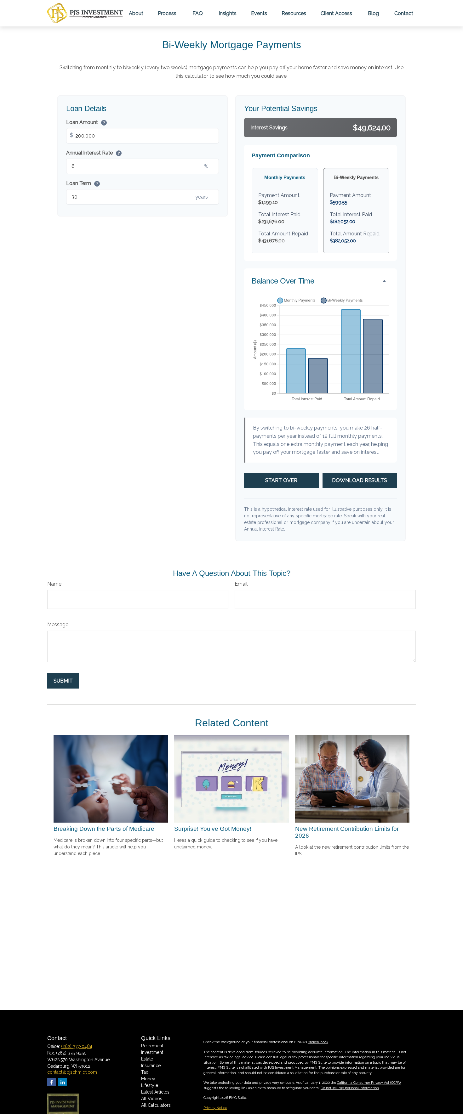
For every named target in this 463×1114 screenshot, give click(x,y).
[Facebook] (51, 1082)
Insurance (151, 1065)
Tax (144, 1072)
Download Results (359, 480)
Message (57, 624)
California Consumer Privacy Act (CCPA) (369, 1083)
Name (54, 584)
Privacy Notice (215, 1108)
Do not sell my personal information (350, 1088)
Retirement (152, 1045)
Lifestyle (149, 1085)
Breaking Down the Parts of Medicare (104, 828)
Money (148, 1078)
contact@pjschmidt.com (72, 1072)
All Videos (151, 1098)
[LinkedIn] (62, 1082)
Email (241, 584)
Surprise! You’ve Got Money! (212, 828)
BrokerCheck (318, 1042)
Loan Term (82, 183)
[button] (136, 13)
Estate (147, 1058)
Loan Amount (85, 122)
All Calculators (156, 1105)
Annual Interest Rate (93, 153)
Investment (152, 1052)
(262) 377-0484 (76, 1046)
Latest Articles (155, 1091)
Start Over (281, 480)
